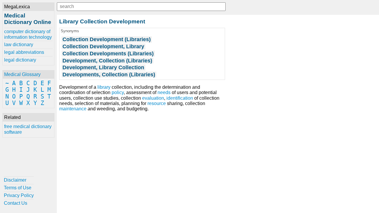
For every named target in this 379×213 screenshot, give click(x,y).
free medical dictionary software (28, 129)
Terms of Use (17, 187)
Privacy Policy (19, 195)
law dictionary (18, 44)
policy (118, 92)
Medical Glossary (22, 74)
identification (179, 98)
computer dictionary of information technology (28, 34)
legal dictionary (20, 59)
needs (164, 92)
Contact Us (15, 203)
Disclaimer (15, 180)
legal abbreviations (24, 52)
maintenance (72, 108)
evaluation (153, 98)
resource (156, 103)
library (103, 87)
